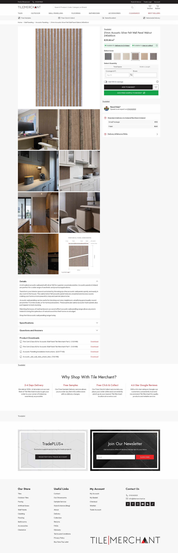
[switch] (105, 82)
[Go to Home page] (29, 7)
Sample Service (60, 502)
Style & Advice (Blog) (62, 506)
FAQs (56, 526)
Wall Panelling (56, 13)
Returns (57, 522)
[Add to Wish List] (155, 87)
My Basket (94, 498)
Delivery (57, 514)
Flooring (75, 13)
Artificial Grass (23, 506)
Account (157, 2)
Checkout (93, 502)
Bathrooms (94, 13)
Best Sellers (154, 13)
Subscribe (145, 457)
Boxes (135, 71)
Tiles (20, 13)
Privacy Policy (59, 538)
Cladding (21, 514)
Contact (57, 494)
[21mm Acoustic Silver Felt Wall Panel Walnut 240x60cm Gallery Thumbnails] (59, 150)
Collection (58, 518)
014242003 (131, 109)
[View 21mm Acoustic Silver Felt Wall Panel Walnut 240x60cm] (38, 129)
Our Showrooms (60, 498)
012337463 (39, 2)
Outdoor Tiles (23, 498)
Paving (20, 502)
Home (20, 22)
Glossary (57, 530)
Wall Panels (22, 510)
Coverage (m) (111, 71)
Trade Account (95, 510)
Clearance (134, 13)
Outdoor (35, 13)
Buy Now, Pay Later (61, 542)
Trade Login (148, 2)
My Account (94, 494)
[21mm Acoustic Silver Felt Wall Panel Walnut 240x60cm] (59, 67)
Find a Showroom (24, 2)
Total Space (118, 67)
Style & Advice (136, 2)
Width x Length (145, 67)
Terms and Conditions (62, 534)
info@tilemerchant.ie (137, 499)
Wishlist (93, 506)
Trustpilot (107, 29)
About (56, 510)
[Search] (132, 7)
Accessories (114, 13)
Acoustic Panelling (42, 22)
